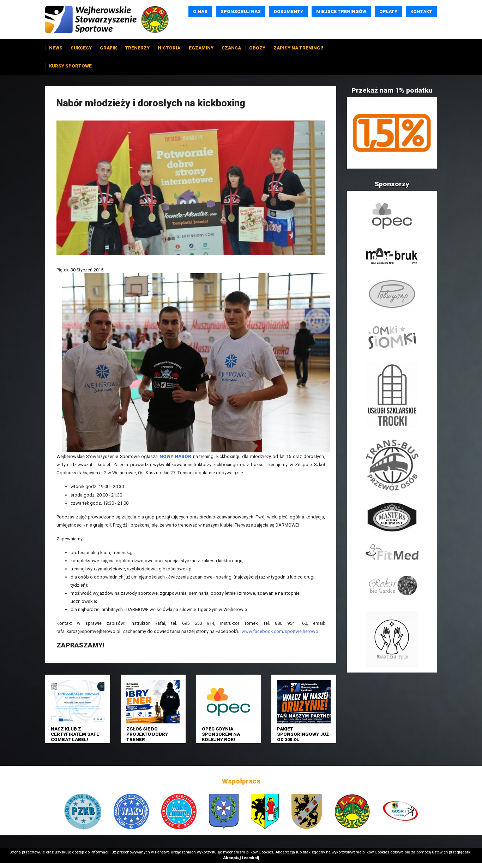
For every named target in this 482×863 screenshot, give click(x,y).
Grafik (108, 48)
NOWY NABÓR (175, 456)
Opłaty (388, 11)
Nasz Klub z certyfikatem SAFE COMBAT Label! (75, 734)
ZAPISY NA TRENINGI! (298, 48)
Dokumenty (288, 11)
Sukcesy (81, 48)
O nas (200, 11)
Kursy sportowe (70, 66)
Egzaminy (201, 48)
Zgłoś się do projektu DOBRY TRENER (147, 734)
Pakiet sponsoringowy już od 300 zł (303, 734)
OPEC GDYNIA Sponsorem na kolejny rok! (221, 734)
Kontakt (421, 11)
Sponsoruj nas (241, 11)
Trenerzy (137, 48)
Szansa (231, 48)
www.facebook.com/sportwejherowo (280, 631)
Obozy (257, 48)
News (55, 48)
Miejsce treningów (341, 11)
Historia (169, 48)
